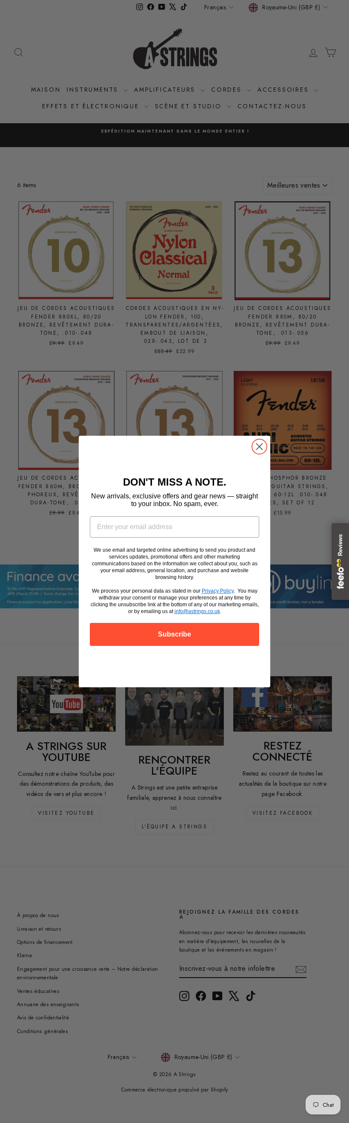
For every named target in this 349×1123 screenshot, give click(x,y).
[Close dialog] (259, 446)
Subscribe (174, 634)
